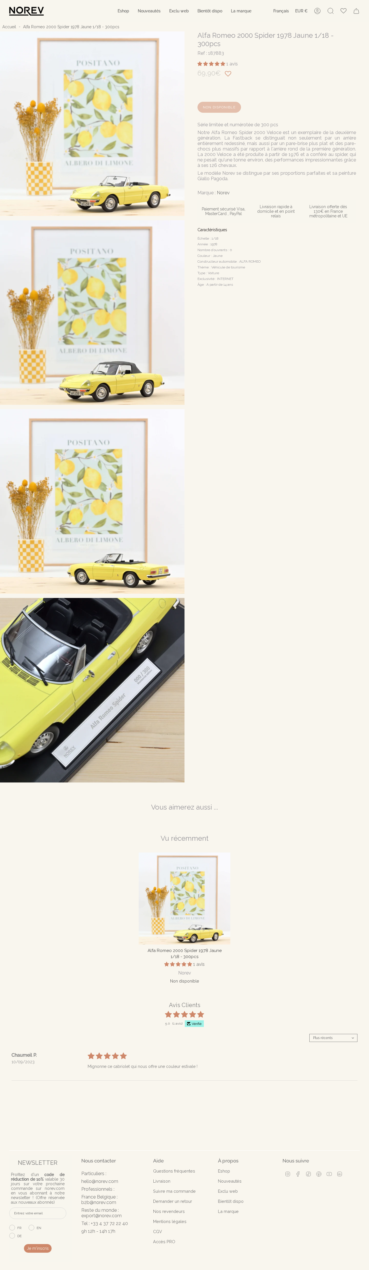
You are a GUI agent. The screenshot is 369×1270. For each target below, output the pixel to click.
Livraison (161, 1181)
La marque (228, 1211)
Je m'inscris (38, 1248)
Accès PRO (164, 1241)
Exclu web (228, 1191)
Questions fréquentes (174, 1171)
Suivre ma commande (174, 1191)
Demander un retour (172, 1201)
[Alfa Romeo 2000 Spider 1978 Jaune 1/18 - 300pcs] (185, 898)
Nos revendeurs (169, 1211)
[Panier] (356, 11)
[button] (123, 11)
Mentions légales (170, 1221)
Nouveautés (230, 1181)
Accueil (9, 27)
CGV (157, 1231)
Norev (223, 192)
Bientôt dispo (231, 1201)
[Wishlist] (343, 11)
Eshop (224, 1171)
